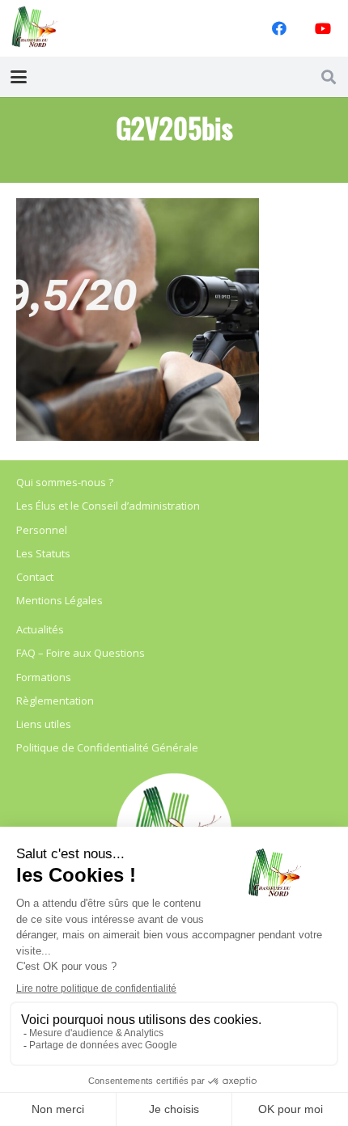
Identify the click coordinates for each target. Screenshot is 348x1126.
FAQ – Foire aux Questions (80, 653)
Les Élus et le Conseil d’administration (108, 505)
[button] (19, 77)
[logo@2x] (35, 28)
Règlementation (55, 700)
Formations (43, 677)
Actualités (40, 629)
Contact (34, 576)
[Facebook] (279, 28)
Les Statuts (43, 553)
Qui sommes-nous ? (64, 482)
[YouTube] (322, 28)
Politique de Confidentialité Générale (107, 747)
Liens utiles (43, 724)
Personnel (41, 530)
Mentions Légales (59, 600)
